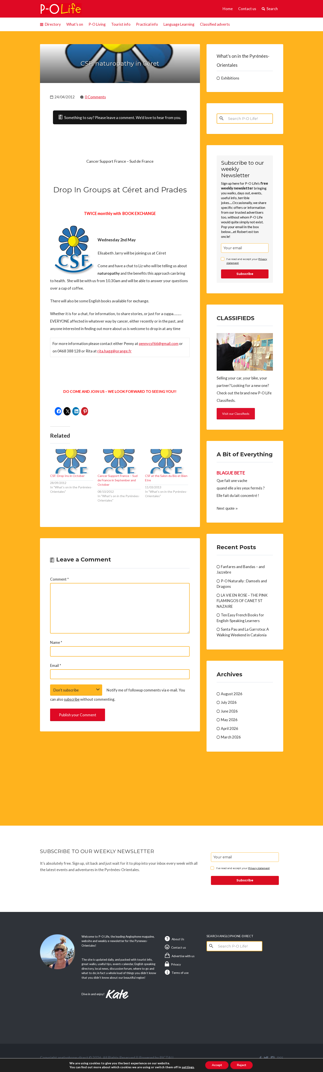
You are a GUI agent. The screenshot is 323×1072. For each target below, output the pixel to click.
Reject (241, 1065)
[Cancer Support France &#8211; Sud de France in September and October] (119, 461)
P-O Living (97, 24)
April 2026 (229, 728)
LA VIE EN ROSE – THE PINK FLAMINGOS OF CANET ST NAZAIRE (242, 601)
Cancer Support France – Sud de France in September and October (118, 480)
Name (56, 642)
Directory (53, 24)
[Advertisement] (120, 773)
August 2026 (231, 693)
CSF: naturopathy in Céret (120, 63)
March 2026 (231, 737)
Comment (59, 579)
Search (272, 8)
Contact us (247, 8)
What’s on (74, 24)
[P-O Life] (61, 8)
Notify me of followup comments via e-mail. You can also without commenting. (117, 695)
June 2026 (229, 711)
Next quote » (227, 508)
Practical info (147, 24)
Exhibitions (230, 78)
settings (188, 1067)
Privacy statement (259, 868)
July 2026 (229, 702)
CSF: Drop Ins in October (67, 476)
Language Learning (178, 24)
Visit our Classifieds (235, 413)
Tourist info (121, 24)
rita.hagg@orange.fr (114, 351)
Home (228, 8)
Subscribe (244, 274)
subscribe (72, 699)
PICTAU (166, 1057)
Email (55, 665)
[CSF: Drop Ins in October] (71, 461)
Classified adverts (215, 24)
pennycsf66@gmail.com (158, 343)
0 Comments (95, 97)
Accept (217, 1065)
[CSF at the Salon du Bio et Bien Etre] (166, 461)
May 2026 (229, 719)
